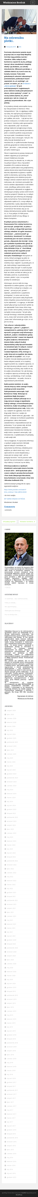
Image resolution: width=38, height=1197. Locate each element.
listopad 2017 (11, 1086)
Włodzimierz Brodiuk (14, 2)
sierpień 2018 (11, 1051)
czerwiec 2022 (11, 873)
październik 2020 (12, 948)
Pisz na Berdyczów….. (12, 614)
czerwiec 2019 (11, 1011)
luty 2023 (10, 849)
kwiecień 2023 (11, 841)
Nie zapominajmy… (11, 607)
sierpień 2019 (11, 1003)
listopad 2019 (11, 991)
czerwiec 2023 (11, 833)
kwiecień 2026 (11, 722)
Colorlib (23, 1193)
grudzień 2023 (11, 809)
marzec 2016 (11, 1165)
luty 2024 (10, 801)
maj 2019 (10, 1015)
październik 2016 (12, 1138)
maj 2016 (10, 1157)
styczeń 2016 (11, 1173)
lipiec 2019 (10, 1007)
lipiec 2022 (10, 869)
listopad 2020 (11, 944)
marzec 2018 (11, 1070)
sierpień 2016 (11, 1146)
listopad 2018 (11, 1039)
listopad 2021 (11, 896)
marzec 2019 (11, 1023)
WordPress (19, 1195)
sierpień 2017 (11, 1098)
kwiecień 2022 (11, 881)
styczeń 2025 (11, 770)
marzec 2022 (11, 885)
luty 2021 (10, 932)
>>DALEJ (7, 587)
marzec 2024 (11, 797)
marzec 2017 (11, 1118)
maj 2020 (10, 968)
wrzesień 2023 (11, 821)
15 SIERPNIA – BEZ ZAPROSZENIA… (17, 599)
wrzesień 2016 (11, 1142)
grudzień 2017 (11, 1082)
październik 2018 (12, 1043)
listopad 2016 (11, 1134)
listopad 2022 (11, 857)
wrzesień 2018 (11, 1047)
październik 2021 (12, 900)
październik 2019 (12, 995)
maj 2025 (10, 758)
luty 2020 (10, 979)
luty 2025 (10, 766)
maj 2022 (10, 877)
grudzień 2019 (11, 987)
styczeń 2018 (11, 1078)
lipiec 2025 (10, 750)
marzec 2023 (11, 845)
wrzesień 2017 (11, 1094)
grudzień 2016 (11, 1130)
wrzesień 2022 (11, 865)
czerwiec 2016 (11, 1153)
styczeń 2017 (11, 1126)
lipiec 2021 (10, 912)
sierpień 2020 (11, 956)
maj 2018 (10, 1063)
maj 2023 (10, 837)
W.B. (20, 47)
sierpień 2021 (11, 908)
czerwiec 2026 (11, 718)
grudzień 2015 (11, 1177)
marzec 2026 (11, 726)
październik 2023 (12, 817)
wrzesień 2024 (11, 782)
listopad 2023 (11, 813)
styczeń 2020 (11, 983)
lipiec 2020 (10, 960)
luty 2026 (10, 730)
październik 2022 (12, 861)
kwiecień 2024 (11, 794)
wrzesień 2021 (11, 904)
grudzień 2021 (11, 892)
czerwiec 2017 (11, 1106)
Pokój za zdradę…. (11, 603)
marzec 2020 (11, 975)
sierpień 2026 (11, 710)
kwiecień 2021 (11, 924)
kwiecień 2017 (11, 1114)
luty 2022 (10, 888)
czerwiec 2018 (11, 1059)
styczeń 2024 (11, 805)
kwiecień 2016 (11, 1161)
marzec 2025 (11, 762)
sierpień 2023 (11, 825)
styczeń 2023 (11, 853)
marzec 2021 (11, 928)
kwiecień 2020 (11, 972)
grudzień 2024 (11, 774)
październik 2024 (12, 778)
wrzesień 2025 (11, 746)
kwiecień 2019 (11, 1019)
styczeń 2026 (11, 734)
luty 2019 (10, 1027)
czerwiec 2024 (11, 786)
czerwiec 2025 (11, 754)
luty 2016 (10, 1169)
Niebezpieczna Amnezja (12, 611)
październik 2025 (12, 742)
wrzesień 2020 (11, 952)
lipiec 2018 (10, 1055)
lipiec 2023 (10, 829)
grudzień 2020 (11, 940)
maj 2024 (10, 790)
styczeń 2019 (11, 1031)
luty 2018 (10, 1074)
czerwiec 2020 (11, 964)
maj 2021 (10, 920)
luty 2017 (10, 1122)
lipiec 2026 (10, 714)
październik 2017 (12, 1090)
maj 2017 (10, 1110)
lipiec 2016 (10, 1150)
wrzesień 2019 (11, 999)
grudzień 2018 (11, 1035)
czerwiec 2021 (11, 916)
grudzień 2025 (11, 738)
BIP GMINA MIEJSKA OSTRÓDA (14, 499)
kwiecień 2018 (11, 1066)
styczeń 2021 (11, 936)
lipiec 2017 (10, 1102)
